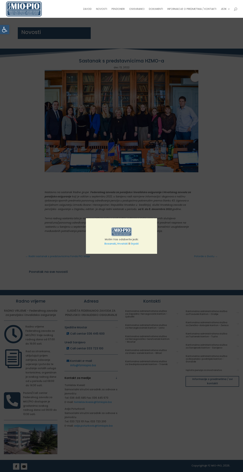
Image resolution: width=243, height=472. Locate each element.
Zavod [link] (87, 9)
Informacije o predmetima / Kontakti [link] (191, 9)
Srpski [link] (135, 243)
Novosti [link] (101, 9)
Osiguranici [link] (136, 9)
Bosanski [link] (110, 243)
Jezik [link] (224, 9)
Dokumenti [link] (156, 9)
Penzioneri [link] (118, 9)
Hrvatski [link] (122, 243)
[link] (4, 29)
